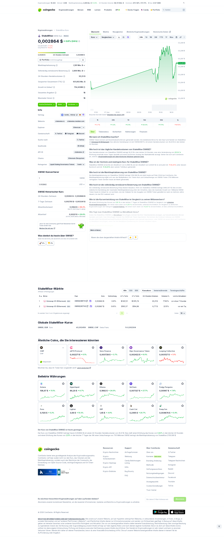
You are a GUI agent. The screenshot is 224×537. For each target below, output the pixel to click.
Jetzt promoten (83, 368)
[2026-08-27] (176, 37)
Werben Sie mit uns (46, 228)
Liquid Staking (118, 207)
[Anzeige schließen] (63, 348)
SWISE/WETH (80, 301)
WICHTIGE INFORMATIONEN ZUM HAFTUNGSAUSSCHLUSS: (61, 519)
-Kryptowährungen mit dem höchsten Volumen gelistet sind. (121, 157)
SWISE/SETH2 (80, 306)
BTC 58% (136, 3)
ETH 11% (143, 3)
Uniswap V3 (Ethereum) (100, 142)
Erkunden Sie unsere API (115, 115)
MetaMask (118, 215)
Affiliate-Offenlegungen (46, 292)
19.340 (53, 3)
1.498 (65, 3)
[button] (60, 121)
